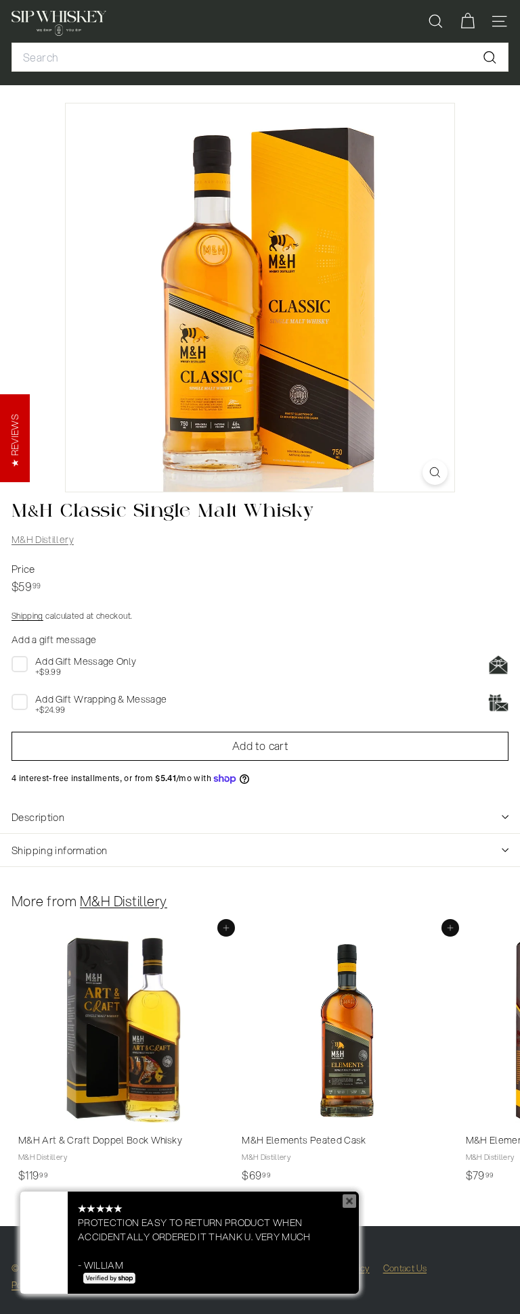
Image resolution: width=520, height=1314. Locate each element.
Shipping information (60, 850)
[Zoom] (435, 472)
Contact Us (405, 1268)
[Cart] (467, 21)
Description (38, 816)
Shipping (27, 615)
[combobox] (260, 57)
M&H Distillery (43, 539)
